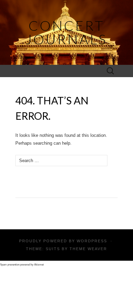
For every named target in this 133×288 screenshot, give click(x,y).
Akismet (39, 264)
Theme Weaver (88, 249)
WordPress (92, 241)
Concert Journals (66, 32)
